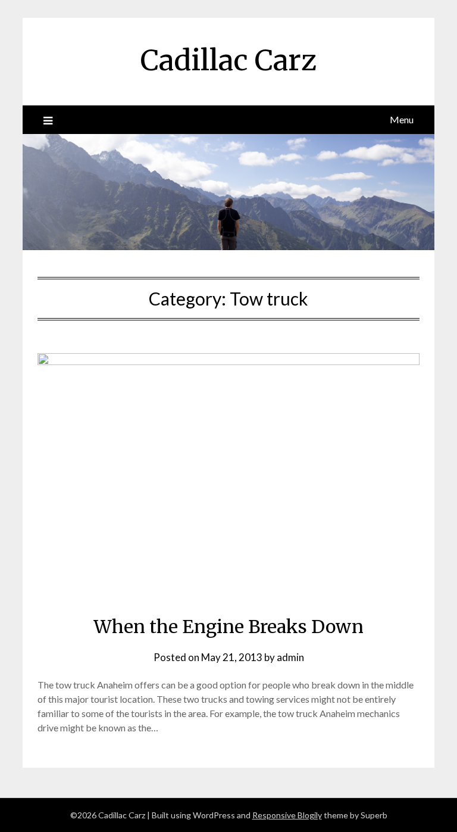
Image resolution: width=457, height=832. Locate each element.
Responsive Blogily (287, 815)
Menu (402, 119)
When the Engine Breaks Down (228, 626)
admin (290, 657)
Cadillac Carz (228, 60)
